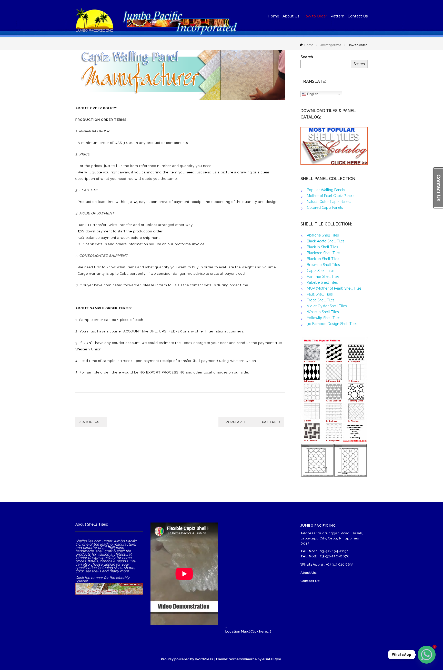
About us (91, 422)
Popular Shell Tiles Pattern (251, 422)
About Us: (308, 573)
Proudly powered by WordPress (187, 659)
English (312, 94)
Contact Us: (310, 581)
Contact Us (358, 16)
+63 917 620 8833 (340, 564)
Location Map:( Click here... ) (248, 631)
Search (306, 57)
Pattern (337, 16)
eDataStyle (271, 659)
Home (273, 16)
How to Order (315, 16)
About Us (291, 16)
